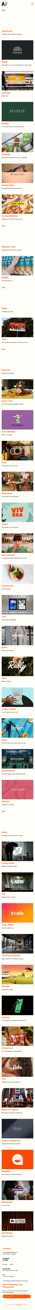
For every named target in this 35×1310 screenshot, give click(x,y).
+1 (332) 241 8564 (8, 1276)
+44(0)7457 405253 (9, 1254)
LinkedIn (5, 1260)
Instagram (6, 1258)
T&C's (11, 1264)
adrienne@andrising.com (10, 1252)
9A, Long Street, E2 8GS (10, 1270)
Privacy (5, 1264)
